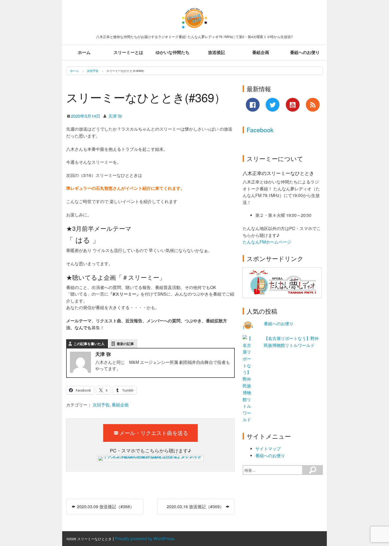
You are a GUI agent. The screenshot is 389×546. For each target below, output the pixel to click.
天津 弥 (115, 116)
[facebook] (253, 105)
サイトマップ (268, 449)
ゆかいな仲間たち (172, 52)
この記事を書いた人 (89, 343)
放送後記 (216, 52)
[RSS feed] (313, 105)
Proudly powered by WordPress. (145, 538)
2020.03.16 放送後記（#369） (196, 506)
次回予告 (92, 70)
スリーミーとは (128, 52)
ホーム (84, 52)
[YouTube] (293, 105)
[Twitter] (272, 105)
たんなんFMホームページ (267, 242)
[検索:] (273, 470)
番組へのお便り (305, 52)
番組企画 (260, 52)
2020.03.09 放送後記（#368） (105, 506)
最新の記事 (125, 343)
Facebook (260, 129)
